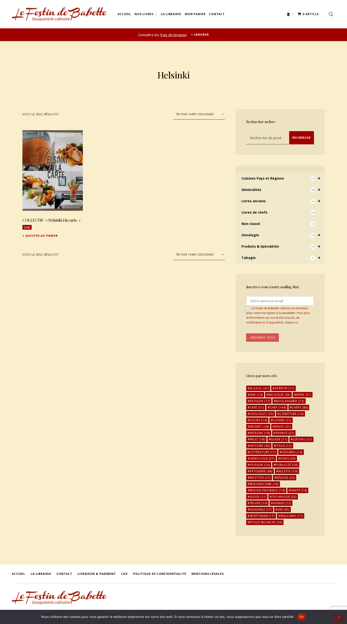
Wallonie (291, 516)
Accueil (124, 14)
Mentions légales (207, 574)
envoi (283, 427)
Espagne (260, 433)
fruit (257, 439)
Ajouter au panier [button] (41, 236)
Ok (301, 617)
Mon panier (195, 14)
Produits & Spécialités (281, 246)
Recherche (301, 138)
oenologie (262, 458)
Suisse (258, 497)
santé (299, 490)
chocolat (262, 414)
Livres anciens (281, 201)
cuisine (282, 420)
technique (284, 497)
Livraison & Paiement (96, 574)
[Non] (338, 618)
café (257, 407)
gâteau (302, 439)
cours (258, 420)
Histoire (260, 446)
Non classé (277, 223)
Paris (288, 458)
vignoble (261, 510)
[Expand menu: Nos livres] (156, 14)
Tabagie (281, 257)
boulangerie (290, 401)
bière (303, 395)
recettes (260, 478)
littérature (263, 452)
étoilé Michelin (266, 522)
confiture (291, 414)
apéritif (284, 388)
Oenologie (281, 235)
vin (283, 510)
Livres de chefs (278, 212)
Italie (284, 446)
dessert (259, 427)
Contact (217, 14)
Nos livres (144, 14)
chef (278, 407)
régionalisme (264, 484)
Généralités (281, 189)
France (285, 433)
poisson (260, 465)
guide (279, 439)
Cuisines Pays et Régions (281, 178)
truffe (258, 503)
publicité (287, 465)
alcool (259, 388)
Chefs (300, 407)
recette (288, 471)
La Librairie (171, 14)
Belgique (280, 395)
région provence (267, 490)
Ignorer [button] (201, 35)
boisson (260, 401)
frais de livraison (173, 34)
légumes (292, 452)
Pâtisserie (261, 471)
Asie (256, 395)
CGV (124, 574)
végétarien (262, 516)
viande (282, 503)
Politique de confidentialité (159, 574)
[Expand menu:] (293, 14)
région (285, 478)
